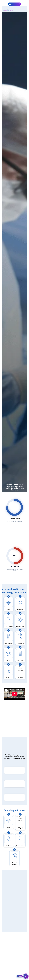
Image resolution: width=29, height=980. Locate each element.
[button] (23, 9)
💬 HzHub (20, 976)
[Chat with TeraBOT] (25, 976)
